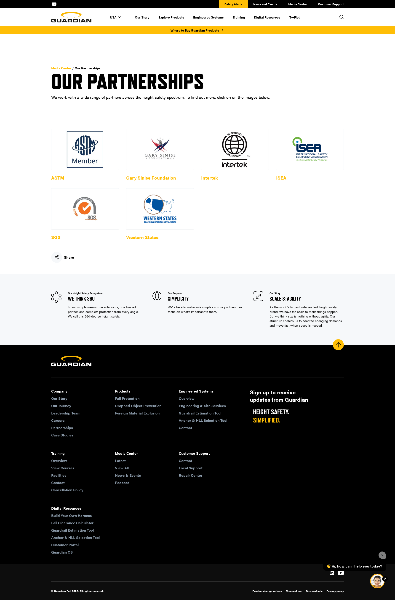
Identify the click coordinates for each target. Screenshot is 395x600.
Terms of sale (314, 591)
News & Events (128, 475)
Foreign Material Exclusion (137, 413)
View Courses (62, 468)
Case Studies (62, 435)
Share (69, 257)
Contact (185, 427)
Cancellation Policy (67, 489)
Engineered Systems (208, 17)
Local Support (191, 468)
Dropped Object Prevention (138, 405)
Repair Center (190, 475)
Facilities (58, 475)
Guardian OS (62, 552)
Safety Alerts (233, 4)
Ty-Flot (294, 17)
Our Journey (61, 405)
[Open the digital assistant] (377, 581)
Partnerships (62, 427)
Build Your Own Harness (71, 515)
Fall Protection (127, 398)
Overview (187, 398)
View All (122, 468)
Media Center (297, 4)
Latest (120, 460)
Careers (57, 420)
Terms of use (294, 591)
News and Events (265, 4)
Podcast (122, 482)
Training (239, 17)
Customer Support (331, 4)
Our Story (142, 17)
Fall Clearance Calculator (72, 522)
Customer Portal (65, 544)
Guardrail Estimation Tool (200, 413)
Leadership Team (65, 413)
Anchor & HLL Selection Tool (203, 420)
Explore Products (171, 17)
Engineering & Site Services (202, 405)
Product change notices (267, 591)
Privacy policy (335, 591)
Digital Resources (267, 17)
